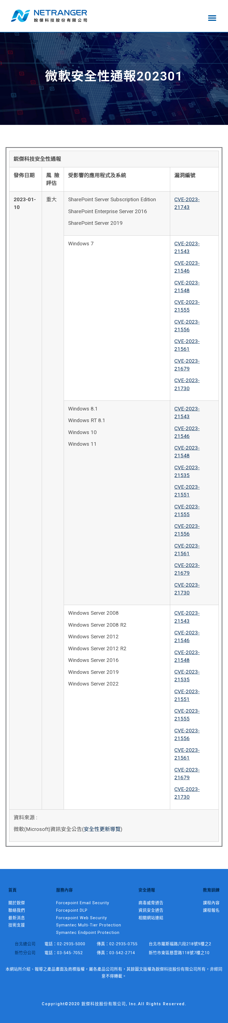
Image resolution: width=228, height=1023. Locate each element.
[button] (212, 18)
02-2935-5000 (71, 944)
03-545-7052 (70, 953)
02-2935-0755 (123, 944)
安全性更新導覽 (102, 829)
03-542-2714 (122, 953)
